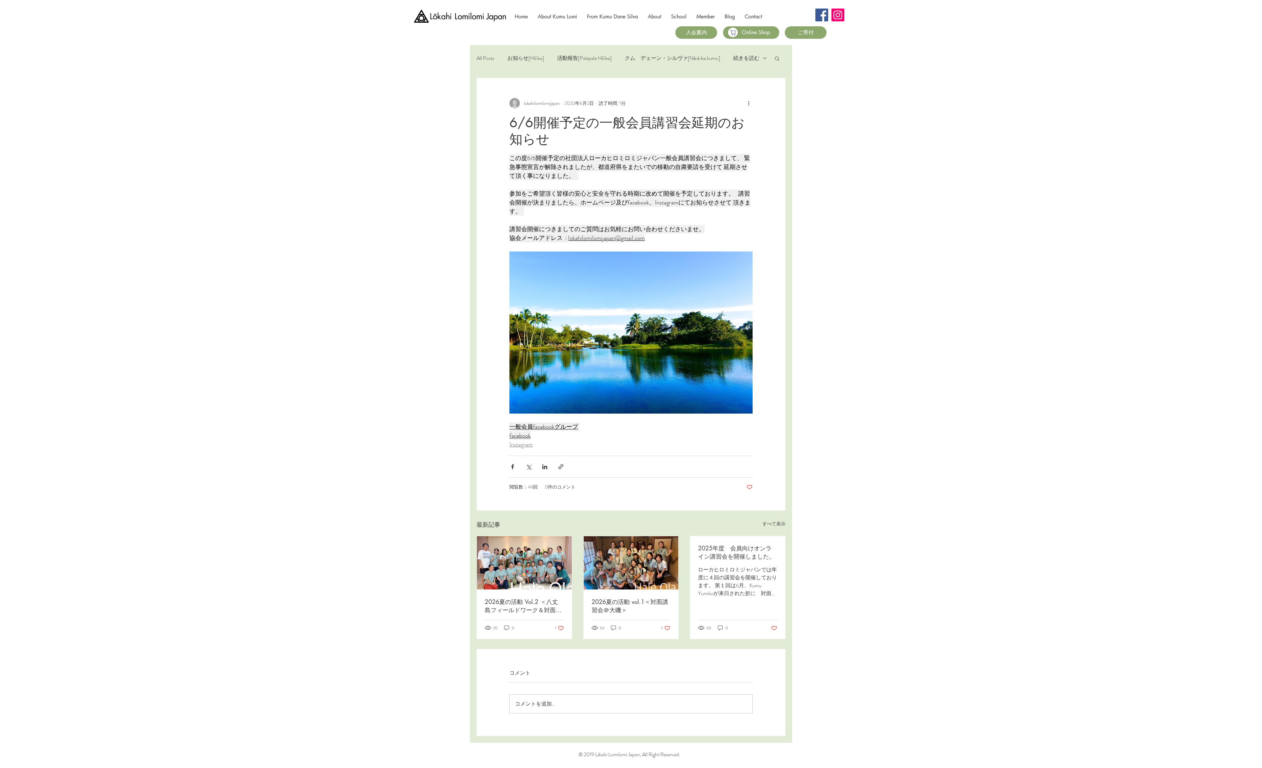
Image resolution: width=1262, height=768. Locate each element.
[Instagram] (837, 15)
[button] (777, 58)
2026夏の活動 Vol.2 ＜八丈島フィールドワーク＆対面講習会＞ (523, 606)
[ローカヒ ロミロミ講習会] (631, 562)
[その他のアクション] (749, 103)
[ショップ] (733, 32)
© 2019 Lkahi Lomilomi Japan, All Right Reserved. (629, 754)
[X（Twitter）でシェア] (529, 467)
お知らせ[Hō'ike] (525, 58)
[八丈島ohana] (524, 562)
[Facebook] (821, 15)
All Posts (485, 58)
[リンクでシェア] (561, 467)
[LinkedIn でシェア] (545, 467)
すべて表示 (773, 523)
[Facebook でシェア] (512, 467)
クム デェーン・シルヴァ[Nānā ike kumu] (672, 58)
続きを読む (746, 58)
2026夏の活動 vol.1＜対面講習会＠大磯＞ (630, 606)
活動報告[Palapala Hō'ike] (584, 58)
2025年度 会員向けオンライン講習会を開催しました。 (736, 552)
